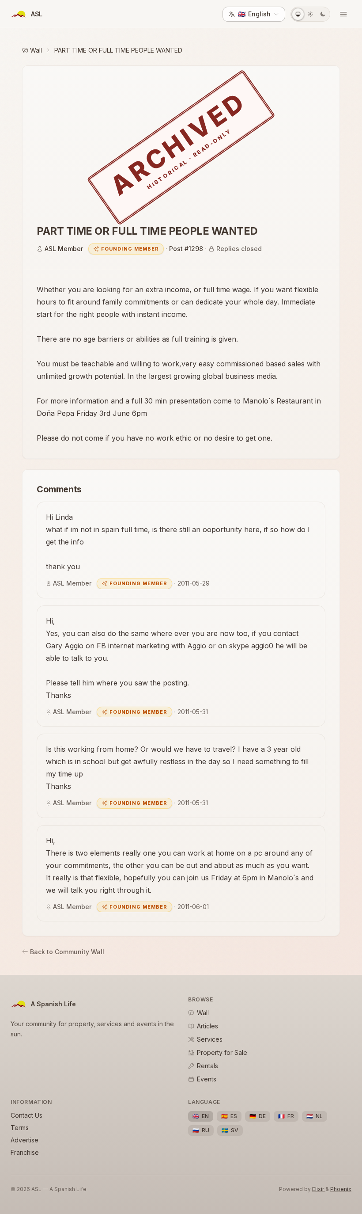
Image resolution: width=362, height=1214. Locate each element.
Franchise (25, 1152)
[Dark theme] (323, 14)
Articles (207, 1026)
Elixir (318, 1189)
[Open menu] (343, 14)
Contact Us (26, 1115)
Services (209, 1039)
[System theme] (298, 14)
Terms (20, 1127)
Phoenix (340, 1189)
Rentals (207, 1065)
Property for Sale (222, 1052)
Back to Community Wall (67, 951)
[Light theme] (310, 14)
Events (206, 1079)
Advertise (24, 1140)
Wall (36, 50)
